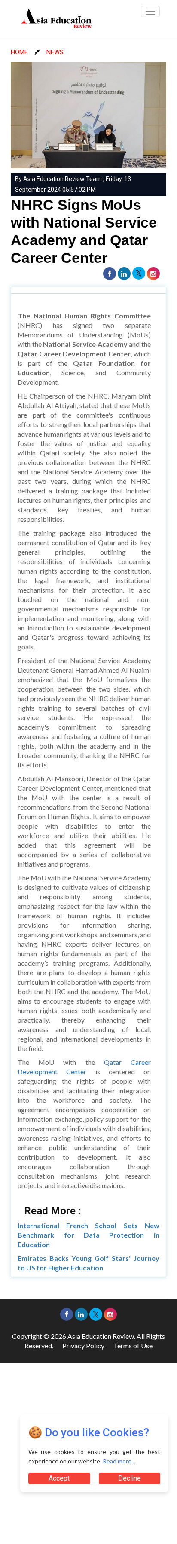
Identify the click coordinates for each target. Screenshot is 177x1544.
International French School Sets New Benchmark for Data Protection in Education (88, 1234)
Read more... (119, 1461)
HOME (19, 52)
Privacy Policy (83, 1345)
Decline (129, 1478)
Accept (59, 1478)
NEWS (55, 52)
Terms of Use (133, 1345)
